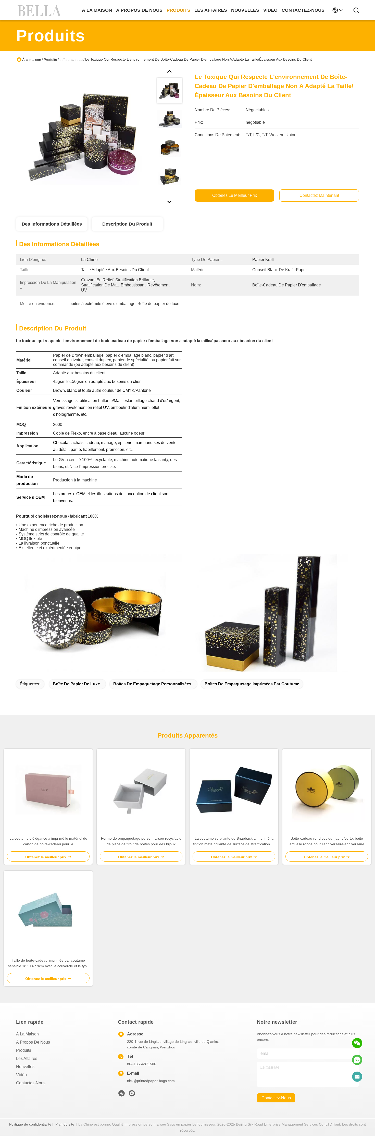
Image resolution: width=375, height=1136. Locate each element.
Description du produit (127, 224)
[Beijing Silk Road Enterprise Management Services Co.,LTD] (40, 10)
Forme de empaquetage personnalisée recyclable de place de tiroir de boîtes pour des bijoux (141, 841)
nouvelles (245, 10)
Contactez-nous (30, 1083)
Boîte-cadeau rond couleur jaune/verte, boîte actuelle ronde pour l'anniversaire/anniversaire (327, 841)
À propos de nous (139, 10)
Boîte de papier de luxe (76, 684)
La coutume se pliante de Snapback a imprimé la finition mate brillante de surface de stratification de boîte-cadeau (234, 841)
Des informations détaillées (52, 224)
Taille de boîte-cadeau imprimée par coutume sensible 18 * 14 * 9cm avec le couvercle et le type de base (48, 963)
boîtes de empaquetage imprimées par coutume (252, 684)
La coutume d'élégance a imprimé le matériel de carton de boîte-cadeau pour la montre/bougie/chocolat (48, 841)
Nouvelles (25, 1066)
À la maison (97, 10)
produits (178, 10)
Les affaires (26, 1058)
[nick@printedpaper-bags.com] (357, 1077)
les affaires (210, 10)
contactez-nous (303, 10)
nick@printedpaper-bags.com (151, 1081)
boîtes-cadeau (71, 60)
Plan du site (64, 1124)
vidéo (270, 10)
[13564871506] (357, 1060)
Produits (50, 60)
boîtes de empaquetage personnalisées (152, 684)
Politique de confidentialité (30, 1124)
